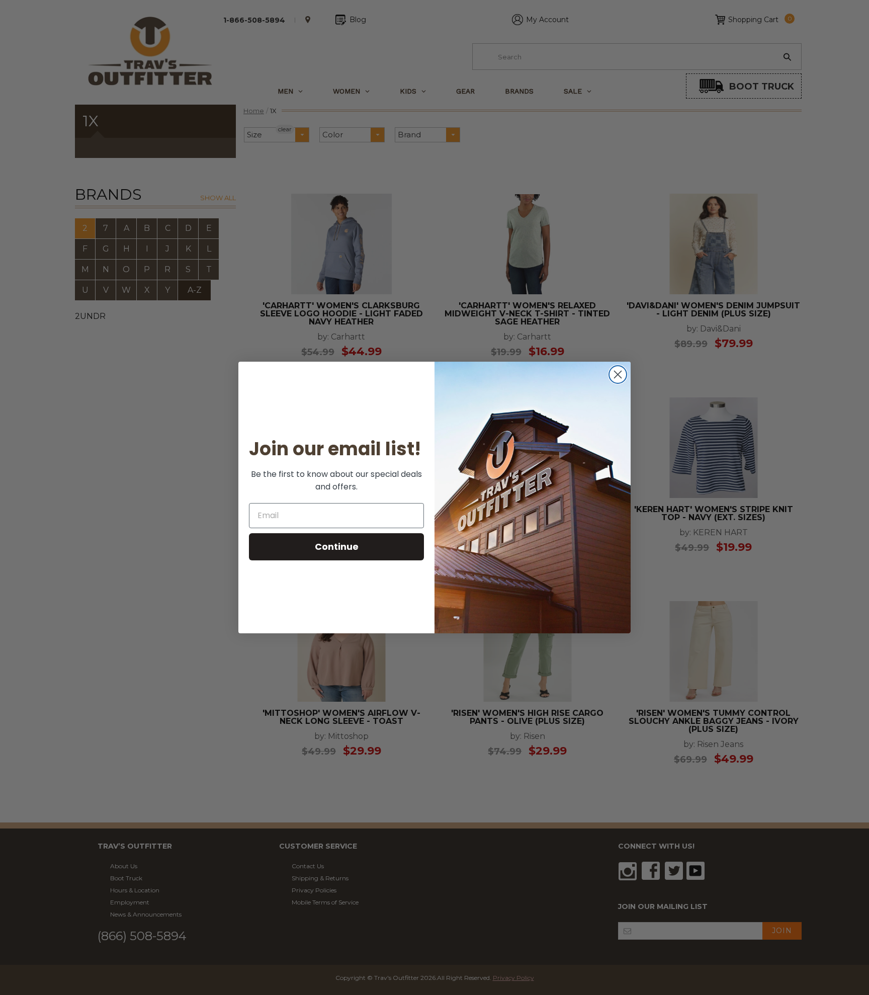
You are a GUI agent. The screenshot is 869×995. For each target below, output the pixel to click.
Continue (337, 546)
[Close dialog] (618, 374)
